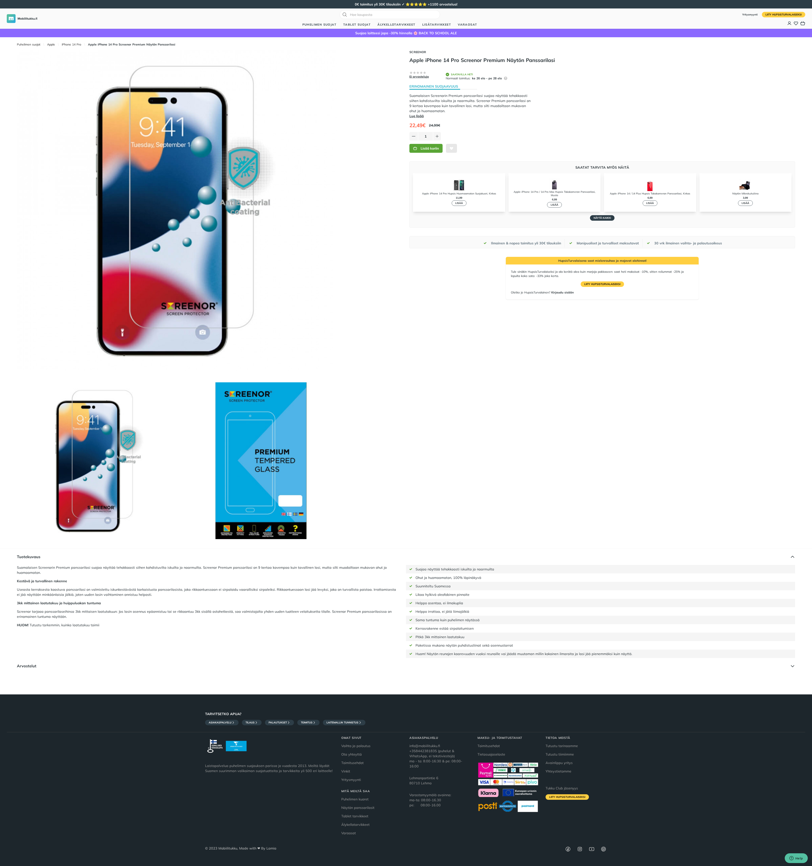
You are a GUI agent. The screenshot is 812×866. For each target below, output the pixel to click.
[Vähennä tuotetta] (413, 136)
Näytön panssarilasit (357, 807)
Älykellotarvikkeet (396, 24)
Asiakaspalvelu (220, 722)
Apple (51, 44)
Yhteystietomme (558, 771)
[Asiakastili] (789, 23)
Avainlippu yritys (559, 763)
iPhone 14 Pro (71, 44)
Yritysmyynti (750, 14)
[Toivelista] (795, 23)
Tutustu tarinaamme (562, 746)
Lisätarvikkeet (436, 24)
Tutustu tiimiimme (560, 754)
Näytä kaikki (602, 217)
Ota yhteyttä (351, 754)
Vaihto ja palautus (355, 746)
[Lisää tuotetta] (437, 136)
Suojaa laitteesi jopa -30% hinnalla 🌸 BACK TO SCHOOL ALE (406, 33)
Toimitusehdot (352, 763)
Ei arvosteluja (419, 76)
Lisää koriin (430, 148)
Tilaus (250, 722)
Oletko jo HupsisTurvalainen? (542, 292)
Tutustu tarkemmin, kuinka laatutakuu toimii (58, 625)
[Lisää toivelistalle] (451, 148)
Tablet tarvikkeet (354, 816)
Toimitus (307, 722)
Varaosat (467, 24)
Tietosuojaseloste (491, 754)
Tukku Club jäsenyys (562, 788)
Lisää (459, 203)
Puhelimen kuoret (355, 799)
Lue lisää (416, 116)
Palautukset (278, 722)
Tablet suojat (357, 24)
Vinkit (345, 771)
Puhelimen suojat (319, 24)
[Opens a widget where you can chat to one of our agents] (796, 858)
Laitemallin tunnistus (342, 722)
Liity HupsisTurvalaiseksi (783, 14)
